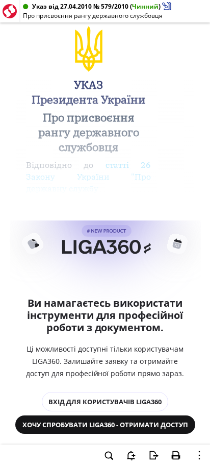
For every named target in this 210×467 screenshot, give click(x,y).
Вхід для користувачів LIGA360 (105, 401)
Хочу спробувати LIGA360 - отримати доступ (105, 424)
